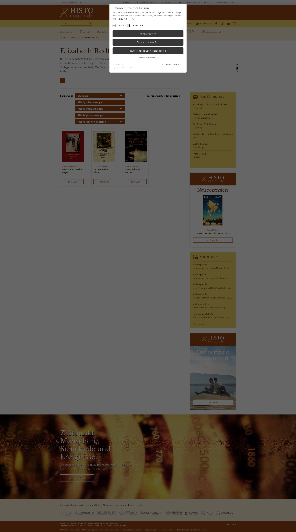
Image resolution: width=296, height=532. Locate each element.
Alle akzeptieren (148, 33)
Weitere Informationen (148, 57)
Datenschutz (178, 64)
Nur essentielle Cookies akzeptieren (148, 50)
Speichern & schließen (148, 42)
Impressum (166, 64)
